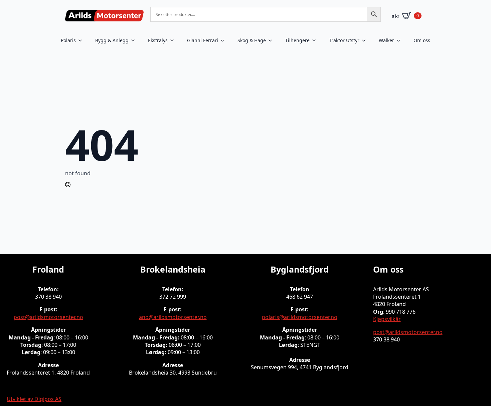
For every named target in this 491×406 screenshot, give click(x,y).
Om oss (422, 40)
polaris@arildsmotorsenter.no (299, 317)
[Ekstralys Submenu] (174, 40)
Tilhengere (297, 40)
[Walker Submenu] (400, 40)
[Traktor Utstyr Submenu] (365, 40)
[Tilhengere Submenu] (316, 40)
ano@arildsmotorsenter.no (173, 317)
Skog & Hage (251, 40)
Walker (386, 40)
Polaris (68, 40)
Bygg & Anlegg (112, 40)
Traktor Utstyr (344, 40)
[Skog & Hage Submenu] (272, 40)
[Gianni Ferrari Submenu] (224, 40)
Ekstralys (158, 40)
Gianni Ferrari (202, 40)
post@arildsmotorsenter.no (48, 317)
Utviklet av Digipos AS (34, 399)
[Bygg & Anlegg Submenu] (135, 40)
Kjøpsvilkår (387, 319)
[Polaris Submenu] (82, 40)
